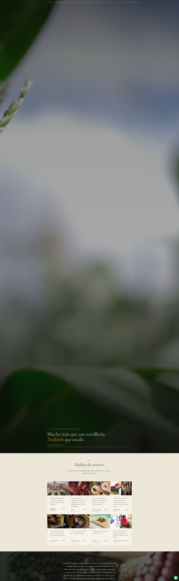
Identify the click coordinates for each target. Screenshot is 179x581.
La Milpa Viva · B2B (123, 2)
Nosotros (50, 2)
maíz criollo (79, 566)
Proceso (80, 2)
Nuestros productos (62, 2)
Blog (103, 2)
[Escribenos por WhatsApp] (176, 578)
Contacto (110, 2)
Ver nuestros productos (56, 445)
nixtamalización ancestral (103, 566)
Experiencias (89, 2)
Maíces (73, 2)
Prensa (97, 2)
